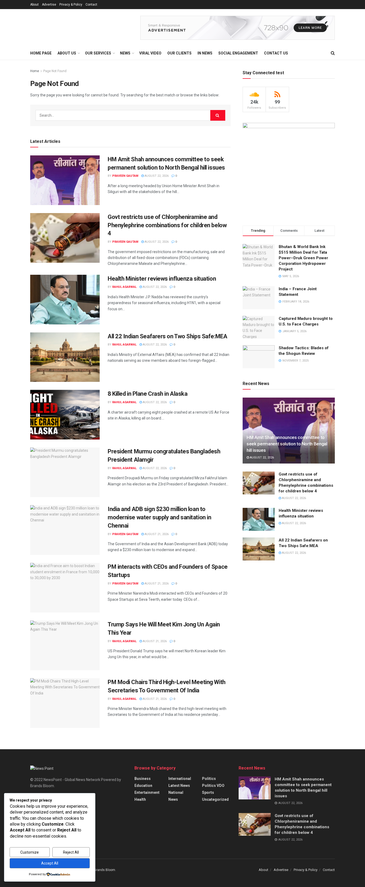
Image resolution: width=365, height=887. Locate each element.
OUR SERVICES (98, 53)
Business (142, 778)
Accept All (49, 863)
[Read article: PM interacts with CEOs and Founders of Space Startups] (65, 588)
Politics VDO (213, 785)
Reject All (71, 852)
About (34, 4)
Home (34, 71)
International (179, 778)
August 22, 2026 (156, 176)
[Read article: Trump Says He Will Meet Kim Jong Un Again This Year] (65, 645)
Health (140, 799)
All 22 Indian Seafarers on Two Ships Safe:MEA (167, 336)
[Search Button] (333, 53)
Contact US (276, 53)
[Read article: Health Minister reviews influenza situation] (65, 299)
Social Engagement (238, 53)
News (173, 799)
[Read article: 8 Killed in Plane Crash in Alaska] (65, 414)
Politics (209, 778)
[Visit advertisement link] (237, 28)
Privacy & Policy (70, 4)
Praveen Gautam (125, 176)
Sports (208, 792)
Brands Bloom (104, 870)
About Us (66, 53)
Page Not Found (55, 71)
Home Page (41, 53)
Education (143, 785)
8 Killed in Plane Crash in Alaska (147, 393)
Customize (29, 852)
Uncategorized (215, 799)
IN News (204, 53)
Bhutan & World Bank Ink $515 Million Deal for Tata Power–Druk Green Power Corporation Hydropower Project (303, 258)
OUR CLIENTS (179, 53)
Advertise (49, 4)
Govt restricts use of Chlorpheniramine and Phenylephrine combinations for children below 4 (167, 225)
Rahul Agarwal (124, 287)
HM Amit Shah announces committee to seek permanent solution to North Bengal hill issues (287, 444)
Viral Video (150, 53)
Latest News (179, 785)
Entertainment (147, 792)
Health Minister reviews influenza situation (162, 278)
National (175, 792)
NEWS (125, 53)
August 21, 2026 (156, 534)
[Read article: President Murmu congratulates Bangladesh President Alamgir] (65, 472)
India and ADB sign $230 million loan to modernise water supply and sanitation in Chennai (159, 517)
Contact (91, 4)
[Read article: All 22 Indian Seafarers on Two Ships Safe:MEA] (65, 357)
